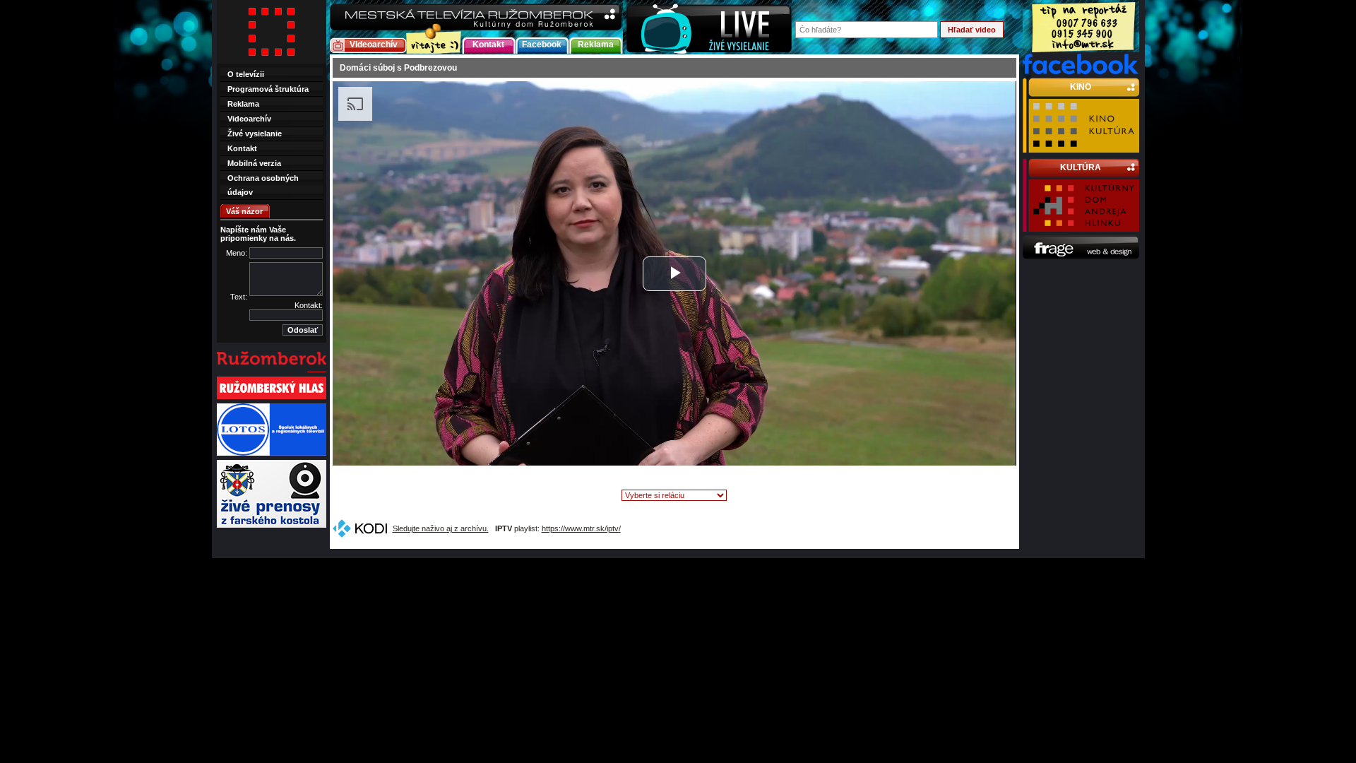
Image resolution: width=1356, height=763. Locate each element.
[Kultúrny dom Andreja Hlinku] (1083, 225)
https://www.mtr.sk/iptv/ (581, 528)
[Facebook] (1081, 71)
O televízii (245, 74)
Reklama (596, 44)
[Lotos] (271, 454)
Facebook (541, 44)
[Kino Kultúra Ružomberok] (1083, 146)
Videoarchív (374, 44)
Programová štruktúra (268, 89)
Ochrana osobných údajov (263, 185)
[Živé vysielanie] (709, 27)
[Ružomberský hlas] (271, 398)
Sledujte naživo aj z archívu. (441, 528)
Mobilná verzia (254, 163)
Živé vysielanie (254, 133)
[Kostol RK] (271, 526)
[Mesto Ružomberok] (271, 371)
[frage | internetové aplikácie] (1081, 256)
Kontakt (488, 44)
